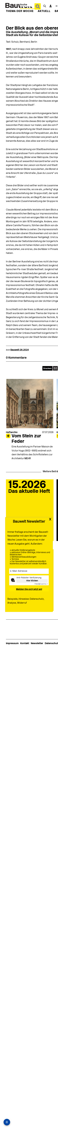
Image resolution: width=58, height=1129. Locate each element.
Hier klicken (32, 581)
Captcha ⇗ (41, 584)
